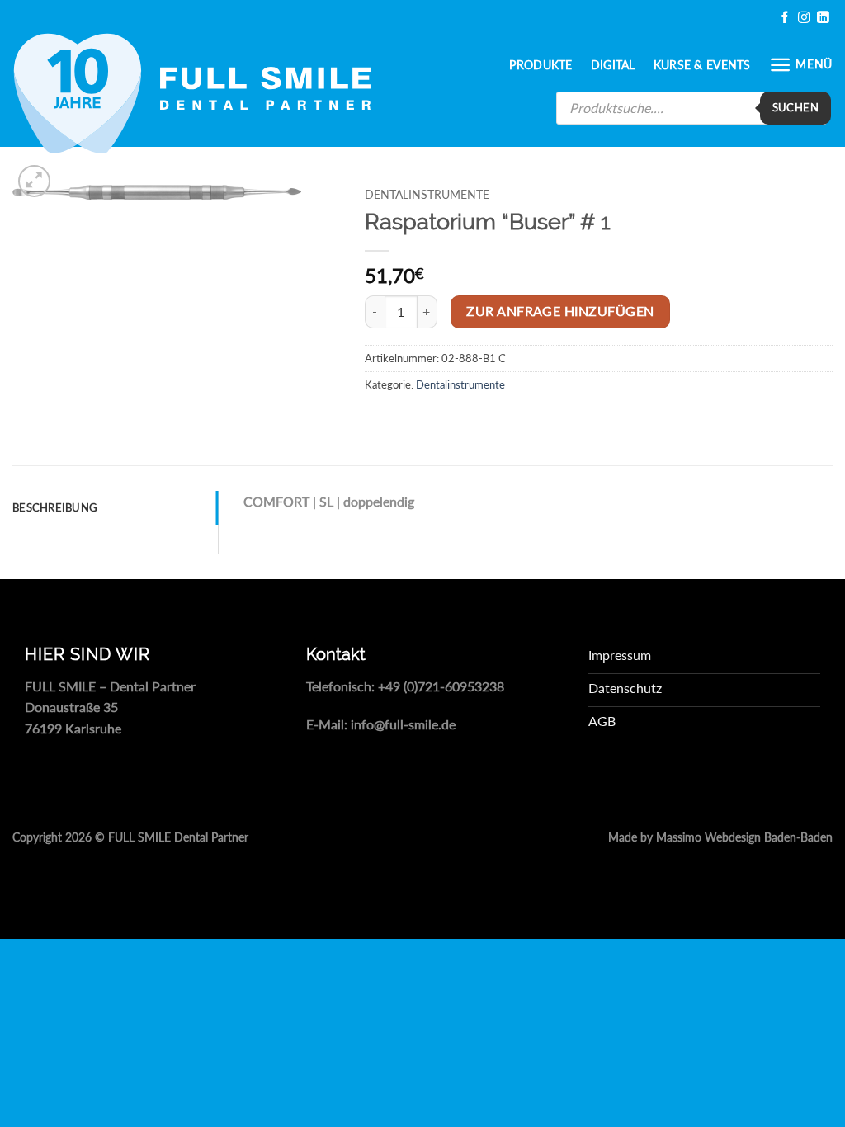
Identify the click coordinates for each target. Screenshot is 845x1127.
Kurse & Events (702, 65)
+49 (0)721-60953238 (441, 686)
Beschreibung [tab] (54, 507)
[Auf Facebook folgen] (785, 18)
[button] (801, 65)
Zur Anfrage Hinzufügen (560, 311)
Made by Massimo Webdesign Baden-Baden (720, 837)
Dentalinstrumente (427, 194)
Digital (613, 65)
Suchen (795, 107)
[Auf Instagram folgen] (804, 18)
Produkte (540, 65)
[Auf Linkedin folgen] (822, 18)
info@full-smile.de (403, 724)
